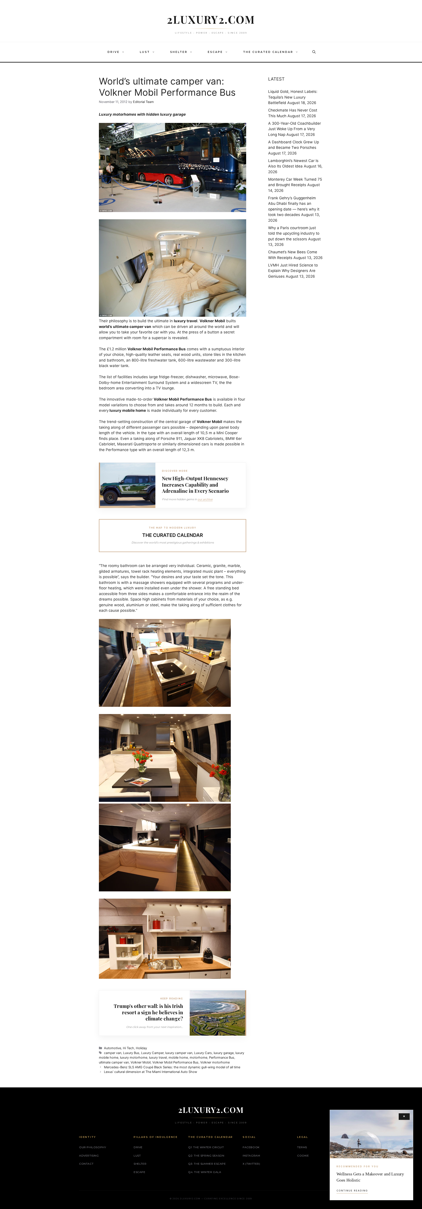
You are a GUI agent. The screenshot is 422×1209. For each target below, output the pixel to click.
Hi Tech (128, 1048)
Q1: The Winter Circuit (206, 1147)
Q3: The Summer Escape (207, 1163)
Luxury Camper (152, 1053)
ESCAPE (215, 52)
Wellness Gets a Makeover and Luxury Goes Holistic (370, 1176)
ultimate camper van (114, 1062)
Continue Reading (352, 1190)
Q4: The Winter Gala (204, 1172)
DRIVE (113, 52)
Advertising (89, 1155)
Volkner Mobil (141, 1062)
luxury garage (224, 1053)
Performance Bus (221, 1057)
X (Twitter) (251, 1163)
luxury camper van (178, 1053)
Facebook (251, 1147)
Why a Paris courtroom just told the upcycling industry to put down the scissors (293, 233)
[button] (124, 52)
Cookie (303, 1155)
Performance (166, 349)
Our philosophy (92, 1147)
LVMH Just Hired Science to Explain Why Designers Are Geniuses (293, 271)
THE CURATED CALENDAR (268, 52)
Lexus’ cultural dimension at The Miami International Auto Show (150, 1072)
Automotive (112, 1048)
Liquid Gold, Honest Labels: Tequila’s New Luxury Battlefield (292, 97)
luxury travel (185, 321)
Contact (86, 1163)
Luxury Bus (131, 1053)
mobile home (178, 1057)
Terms (302, 1147)
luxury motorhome (133, 1057)
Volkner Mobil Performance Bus (175, 1062)
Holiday (141, 1048)
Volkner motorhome (215, 1062)
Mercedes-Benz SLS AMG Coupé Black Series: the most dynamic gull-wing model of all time (172, 1067)
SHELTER (178, 52)
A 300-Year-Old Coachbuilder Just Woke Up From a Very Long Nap (294, 129)
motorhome (198, 1057)
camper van (112, 1053)
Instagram (251, 1155)
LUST (145, 52)
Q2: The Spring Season (206, 1155)
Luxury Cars (203, 1053)
